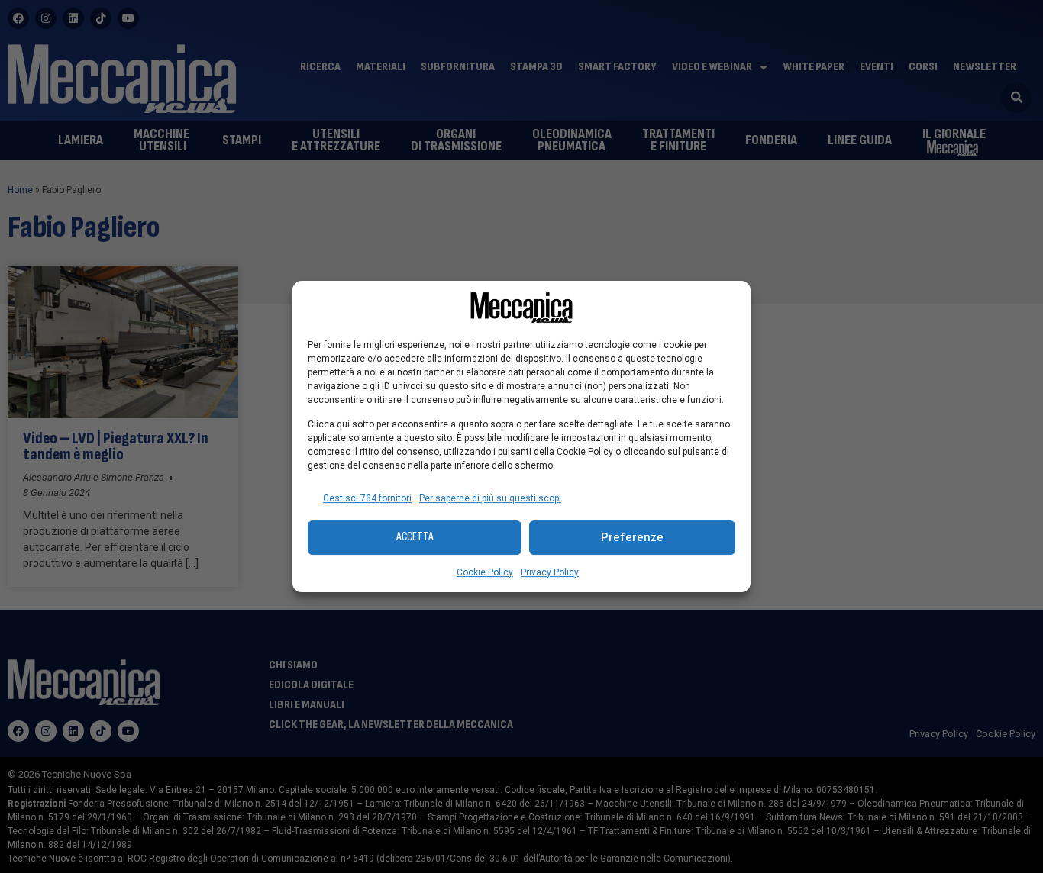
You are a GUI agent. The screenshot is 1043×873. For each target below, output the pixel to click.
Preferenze (632, 537)
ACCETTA (415, 537)
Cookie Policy (485, 572)
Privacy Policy (550, 572)
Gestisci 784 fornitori (367, 498)
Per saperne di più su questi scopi (490, 498)
